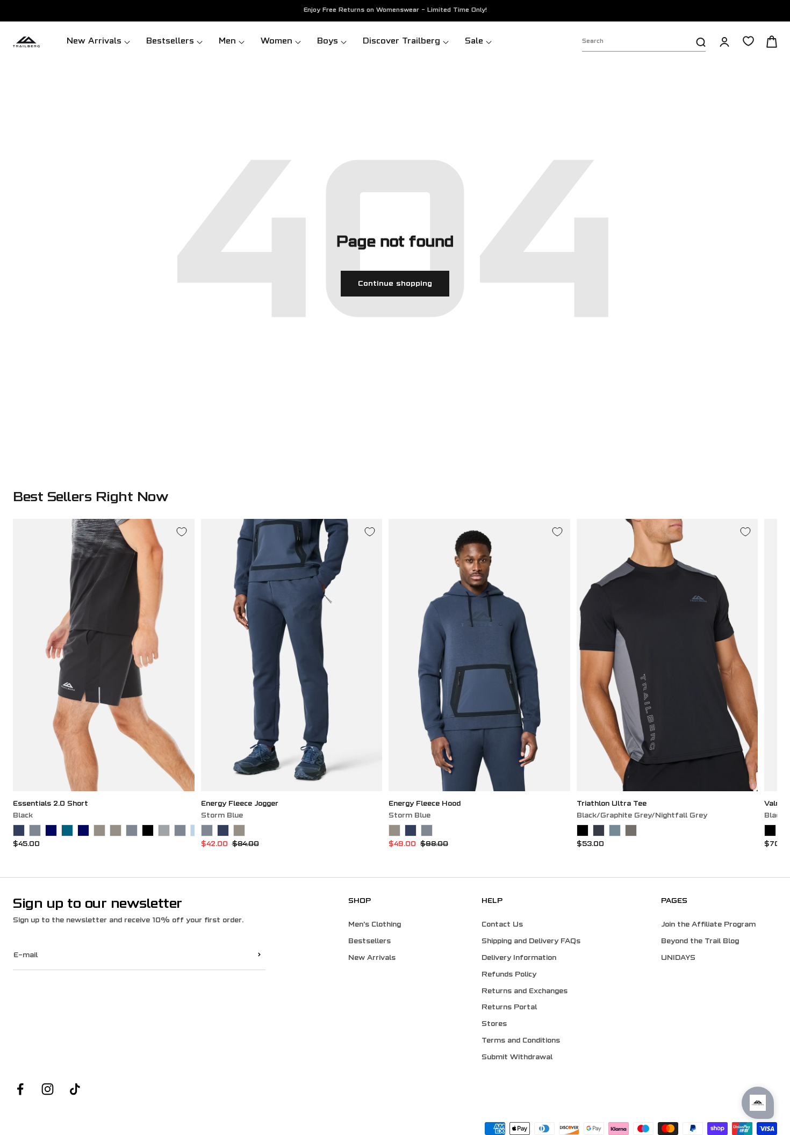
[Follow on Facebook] (20, 1089)
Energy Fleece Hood (425, 804)
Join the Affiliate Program (708, 925)
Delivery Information (519, 958)
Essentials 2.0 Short (50, 804)
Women (276, 42)
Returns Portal (509, 1007)
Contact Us (502, 925)
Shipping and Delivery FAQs (531, 941)
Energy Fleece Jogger (239, 804)
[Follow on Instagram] (47, 1089)
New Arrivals (94, 42)
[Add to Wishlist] (182, 532)
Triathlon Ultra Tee (612, 804)
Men (227, 42)
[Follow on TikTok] (75, 1089)
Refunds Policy (509, 975)
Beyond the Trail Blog (700, 941)
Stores (494, 1024)
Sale (474, 42)
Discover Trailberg (401, 42)
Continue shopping (395, 284)
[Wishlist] (748, 41)
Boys (327, 42)
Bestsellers (170, 42)
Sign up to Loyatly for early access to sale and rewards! (395, 11)
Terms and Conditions (521, 1041)
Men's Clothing (374, 925)
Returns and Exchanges (525, 991)
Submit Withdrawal (517, 1057)
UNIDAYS (678, 958)
